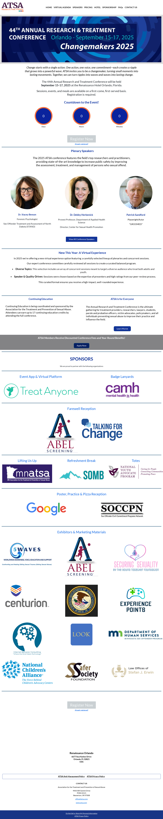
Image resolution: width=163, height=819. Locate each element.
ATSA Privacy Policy (81, 816)
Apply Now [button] (81, 345)
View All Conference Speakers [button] (81, 239)
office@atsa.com (81, 799)
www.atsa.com (81, 803)
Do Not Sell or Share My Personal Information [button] (81, 813)
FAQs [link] (120, 7)
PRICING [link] (88, 7)
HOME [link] (49, 7)
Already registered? (81, 144)
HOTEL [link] (97, 7)
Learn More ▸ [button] (122, 328)
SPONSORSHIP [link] (109, 7)
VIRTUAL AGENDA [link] (62, 7)
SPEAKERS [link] (77, 7)
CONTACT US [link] (131, 7)
